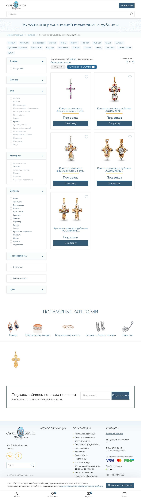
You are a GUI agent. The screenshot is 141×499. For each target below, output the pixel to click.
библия (16, 102)
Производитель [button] (18, 256)
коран (16, 118)
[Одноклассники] (18, 456)
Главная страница (14, 35)
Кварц (98, 48)
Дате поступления (61, 62)
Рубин (10, 53)
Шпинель (110, 48)
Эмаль (63, 43)
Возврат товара (84, 472)
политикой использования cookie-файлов (81, 486)
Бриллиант (36, 48)
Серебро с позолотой (23, 180)
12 (127, 62)
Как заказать (82, 448)
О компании (81, 455)
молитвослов (19, 131)
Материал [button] (15, 156)
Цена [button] (12, 289)
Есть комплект (20, 278)
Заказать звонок (114, 434)
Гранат (85, 43)
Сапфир (52, 43)
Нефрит (11, 43)
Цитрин (119, 43)
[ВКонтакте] (9, 456)
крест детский (20, 125)
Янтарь (76, 48)
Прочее (16, 173)
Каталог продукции (85, 434)
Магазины (80, 452)
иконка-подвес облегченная (25, 108)
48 (133, 62)
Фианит (97, 43)
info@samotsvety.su (117, 439)
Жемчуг (74, 43)
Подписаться (120, 395)
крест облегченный (22, 128)
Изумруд (17, 222)
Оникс (108, 43)
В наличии (17, 267)
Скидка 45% (18, 69)
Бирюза (16, 208)
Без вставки (38, 43)
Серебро (50, 48)
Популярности (84, 59)
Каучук (16, 225)
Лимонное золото (21, 170)
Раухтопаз (63, 48)
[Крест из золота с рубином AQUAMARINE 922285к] (70, 210)
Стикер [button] (14, 80)
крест (16, 122)
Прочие (16, 241)
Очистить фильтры (80, 67)
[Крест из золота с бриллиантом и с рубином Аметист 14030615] (70, 90)
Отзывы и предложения (87, 445)
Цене (72, 59)
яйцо (15, 145)
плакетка (17, 138)
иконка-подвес (19, 105)
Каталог (31, 35)
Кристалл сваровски (17, 48)
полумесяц (18, 141)
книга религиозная (21, 112)
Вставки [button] (14, 191)
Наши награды (82, 462)
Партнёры (80, 459)
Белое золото (125, 48)
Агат (15, 199)
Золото (87, 48)
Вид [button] (12, 91)
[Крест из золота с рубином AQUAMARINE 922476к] (114, 90)
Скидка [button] (13, 61)
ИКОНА (16, 98)
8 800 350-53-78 (114, 448)
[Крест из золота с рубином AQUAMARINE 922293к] (114, 150)
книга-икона (18, 115)
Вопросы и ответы (85, 437)
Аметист (24, 43)
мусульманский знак (22, 135)
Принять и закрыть (120, 485)
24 (130, 62)
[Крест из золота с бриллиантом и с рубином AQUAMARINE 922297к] (70, 150)
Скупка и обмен (83, 441)
